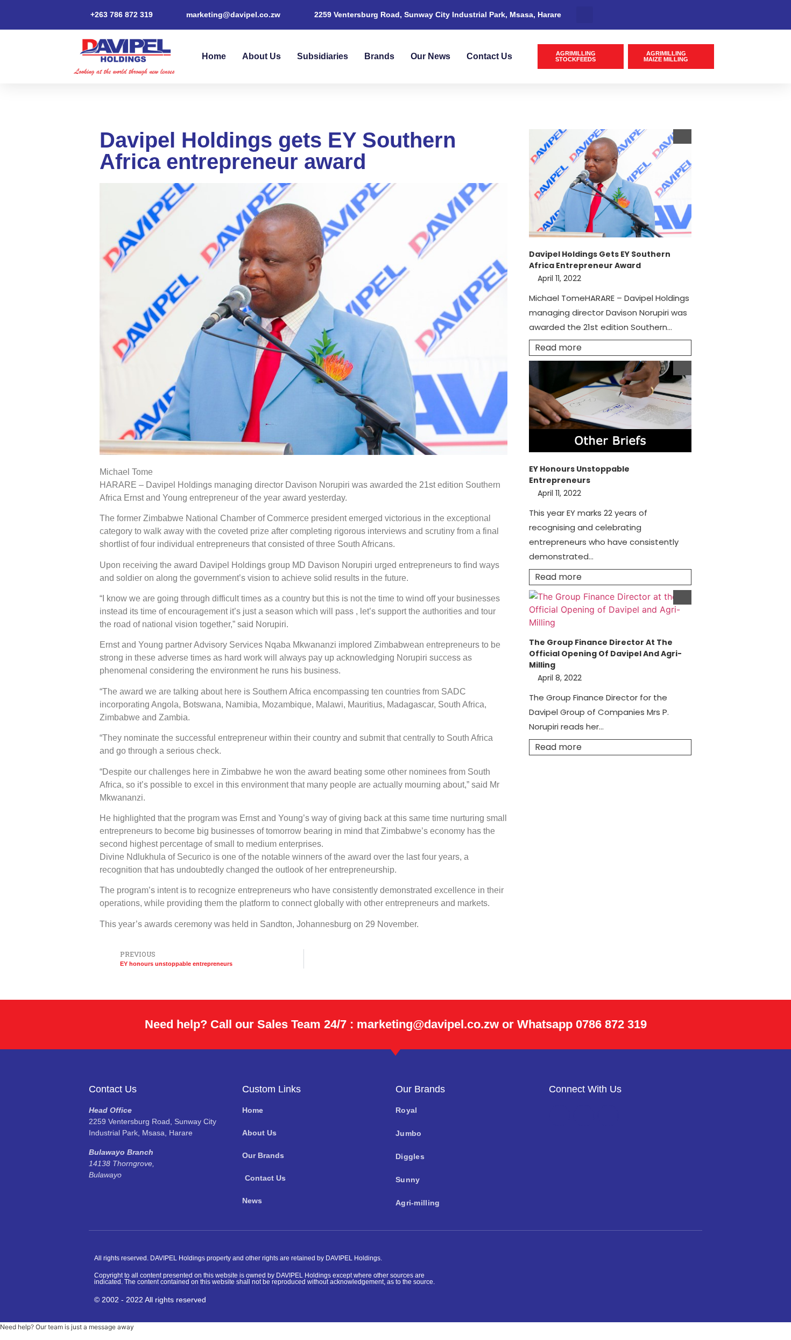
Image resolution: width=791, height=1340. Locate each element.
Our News (430, 56)
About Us (261, 56)
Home (214, 56)
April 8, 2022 (560, 677)
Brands (379, 56)
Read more (558, 347)
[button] (584, 14)
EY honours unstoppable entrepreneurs (579, 475)
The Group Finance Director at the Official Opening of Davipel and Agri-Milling (605, 653)
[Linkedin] (608, 1115)
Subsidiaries (322, 56)
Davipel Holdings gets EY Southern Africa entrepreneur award (599, 260)
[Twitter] (584, 1115)
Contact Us (489, 56)
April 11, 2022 (559, 278)
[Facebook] (559, 1115)
